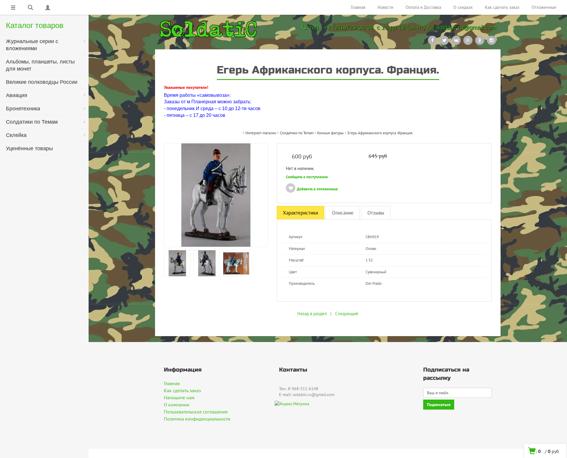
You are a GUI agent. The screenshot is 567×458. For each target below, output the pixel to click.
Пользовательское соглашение (196, 412)
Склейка (16, 135)
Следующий (346, 313)
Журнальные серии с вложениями (32, 44)
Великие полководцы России (41, 82)
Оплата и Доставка (423, 7)
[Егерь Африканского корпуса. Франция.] (177, 263)
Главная (358, 7)
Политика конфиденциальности (197, 419)
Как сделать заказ (502, 7)
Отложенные (544, 7)
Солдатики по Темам (32, 122)
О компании (176, 405)
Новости (385, 7)
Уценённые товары (29, 148)
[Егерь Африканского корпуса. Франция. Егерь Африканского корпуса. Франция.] (216, 194)
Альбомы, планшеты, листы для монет (40, 65)
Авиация (16, 95)
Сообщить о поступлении (307, 176)
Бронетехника (23, 109)
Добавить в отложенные (317, 189)
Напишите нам (179, 397)
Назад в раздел (312, 313)
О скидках (463, 7)
